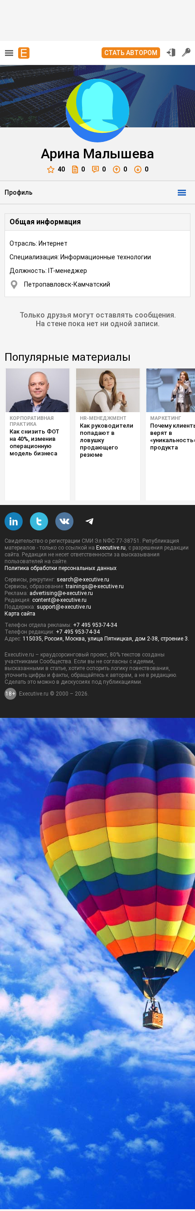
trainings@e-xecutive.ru (95, 586)
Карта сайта (20, 614)
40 (61, 169)
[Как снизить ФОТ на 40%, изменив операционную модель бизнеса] (37, 390)
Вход (171, 52)
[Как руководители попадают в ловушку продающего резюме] (107, 390)
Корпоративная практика (32, 421)
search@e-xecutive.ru (83, 579)
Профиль (19, 192)
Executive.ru (111, 548)
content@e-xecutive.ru (59, 600)
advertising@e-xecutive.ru (61, 593)
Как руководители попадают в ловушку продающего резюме (106, 440)
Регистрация (186, 52)
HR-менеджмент (103, 418)
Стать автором (130, 52)
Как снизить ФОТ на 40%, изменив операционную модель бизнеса (34, 442)
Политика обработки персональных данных (61, 568)
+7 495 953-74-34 (95, 625)
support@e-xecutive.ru (64, 607)
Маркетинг (165, 418)
